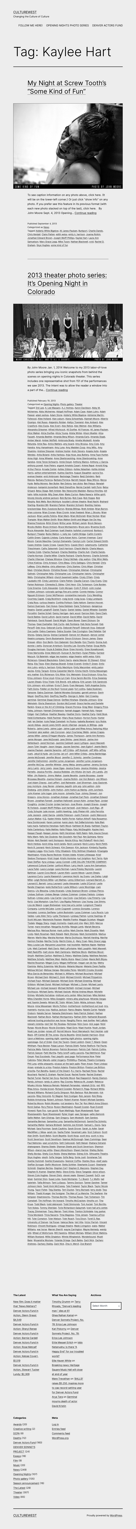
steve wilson (98, 1171)
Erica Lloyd (48, 678)
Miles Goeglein (57, 998)
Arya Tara (57, 1396)
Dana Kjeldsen (66, 606)
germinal (31, 699)
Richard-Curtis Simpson (57, 1092)
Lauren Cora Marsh (46, 872)
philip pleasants (45, 1063)
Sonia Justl (80, 1157)
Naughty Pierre (74, 1020)
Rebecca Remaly (51, 1085)
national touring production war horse (46, 1020)
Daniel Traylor (60, 609)
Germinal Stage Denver (48, 699)
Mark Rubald (56, 934)
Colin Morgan (66, 588)
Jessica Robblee (61, 771)
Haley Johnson (34, 710)
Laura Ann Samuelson (95, 865)
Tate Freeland (73, 1186)
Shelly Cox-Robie (51, 1153)
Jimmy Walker (54, 775)
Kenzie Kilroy (71, 840)
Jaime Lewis (43, 728)
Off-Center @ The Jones (46, 1034)
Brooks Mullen (34, 526)
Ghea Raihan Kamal (63, 1315)
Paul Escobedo (42, 1056)
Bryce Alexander (35, 530)
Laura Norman (62, 869)
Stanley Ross (88, 1161)
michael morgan (83, 988)
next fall (49, 1024)
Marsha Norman (56, 937)
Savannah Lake (78, 1132)
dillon (39, 642)
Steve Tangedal (83, 1171)
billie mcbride (40, 494)
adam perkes (42, 415)
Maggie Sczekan (87, 919)
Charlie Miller (50, 555)
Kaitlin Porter (68, 818)
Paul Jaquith (57, 1056)
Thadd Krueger (43, 1193)
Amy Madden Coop (75, 447)
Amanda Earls (82, 436)
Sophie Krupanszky (54, 1161)
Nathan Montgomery (62, 1016)
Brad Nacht (93, 501)
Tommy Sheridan (48, 1207)
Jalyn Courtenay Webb (77, 732)
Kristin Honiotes (68, 858)
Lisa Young (87, 901)
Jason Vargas (55, 746)
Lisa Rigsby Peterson (70, 901)
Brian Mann (63, 516)
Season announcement (26, 1483)
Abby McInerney (47, 411)
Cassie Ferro (63, 545)
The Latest (19, 1487)
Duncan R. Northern (71, 653)
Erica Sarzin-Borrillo (81, 678)
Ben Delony (66, 483)
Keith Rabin (82, 833)
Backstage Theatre (69, 476)
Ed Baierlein (42, 656)
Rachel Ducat (64, 1074)
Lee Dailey (96, 876)
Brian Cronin (63, 512)
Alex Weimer (80, 425)
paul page (70, 1056)
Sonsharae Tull (94, 1157)
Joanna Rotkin (93, 234)
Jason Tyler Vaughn (37, 746)
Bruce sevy (84, 526)
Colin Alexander (50, 588)
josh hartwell (68, 807)
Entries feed (58, 1428)
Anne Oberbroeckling (64, 458)
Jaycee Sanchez (71, 746)
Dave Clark (101, 613)
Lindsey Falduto (87, 894)
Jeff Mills (93, 750)
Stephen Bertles (45, 1168)
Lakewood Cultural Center (40, 865)
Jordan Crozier (45, 804)
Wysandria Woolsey (43, 1240)
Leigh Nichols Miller (44, 880)
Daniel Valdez (75, 609)
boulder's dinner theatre (74, 501)
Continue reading (85, 213)
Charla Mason (96, 548)
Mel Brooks (60, 966)
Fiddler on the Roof (49, 689)
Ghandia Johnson (88, 699)
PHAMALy (72, 1060)
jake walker (43, 732)
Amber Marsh (34, 440)
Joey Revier (48, 786)
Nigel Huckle (84, 1027)
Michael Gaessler (50, 980)
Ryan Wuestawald (84, 1110)
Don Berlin (48, 642)
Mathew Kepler (88, 944)
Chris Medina (42, 566)
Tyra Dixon (80, 1218)
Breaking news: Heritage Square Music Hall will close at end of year (67, 1370)
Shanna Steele (48, 1146)
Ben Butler (54, 483)
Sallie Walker (33, 1117)
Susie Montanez (69, 1179)
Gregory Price (101, 707)
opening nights (90, 1038)
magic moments (58, 923)
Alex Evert (55, 425)
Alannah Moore (91, 418)
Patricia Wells (34, 1049)
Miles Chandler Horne (38, 998)
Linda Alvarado (56, 890)
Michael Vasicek (63, 991)
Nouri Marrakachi (80, 1031)
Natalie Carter (90, 1009)
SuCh (97, 1175)
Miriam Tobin (72, 1002)
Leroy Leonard (54, 883)
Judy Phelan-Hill (81, 811)
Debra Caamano (47, 631)
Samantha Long (55, 1121)
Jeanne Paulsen (35, 750)
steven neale (69, 1175)
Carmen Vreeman (87, 537)
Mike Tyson (64, 241)
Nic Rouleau (60, 1024)
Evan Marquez (77, 685)
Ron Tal (78, 1103)
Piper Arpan (87, 1063)
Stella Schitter (69, 1164)
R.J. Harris (76, 1071)
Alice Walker (33, 433)
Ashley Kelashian (82, 469)
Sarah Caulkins (59, 1128)
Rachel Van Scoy (50, 1078)
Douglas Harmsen (36, 649)
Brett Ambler (87, 508)
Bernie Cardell (83, 487)
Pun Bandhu (42, 1071)
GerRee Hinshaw (70, 699)
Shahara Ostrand (97, 1143)
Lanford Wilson (62, 865)
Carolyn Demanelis (61, 541)
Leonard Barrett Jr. (95, 880)
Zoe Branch (86, 1243)
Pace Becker (43, 1045)
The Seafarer (96, 1193)
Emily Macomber (82, 667)
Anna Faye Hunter (99, 454)
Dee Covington (80, 631)
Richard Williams (35, 1092)
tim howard (58, 1200)
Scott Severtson (35, 1139)
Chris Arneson (50, 562)
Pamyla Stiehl (72, 1045)
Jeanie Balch (100, 746)
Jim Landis (97, 771)
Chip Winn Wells (100, 559)
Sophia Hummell (35, 1161)
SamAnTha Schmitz (96, 1121)
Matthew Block (79, 952)
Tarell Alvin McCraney (54, 1186)
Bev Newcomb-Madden (74, 490)
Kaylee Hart (81, 238)
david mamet (62, 616)
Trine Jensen (81, 1215)
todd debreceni (54, 1204)
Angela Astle (92, 451)
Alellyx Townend (75, 422)
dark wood (74, 613)
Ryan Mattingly (66, 1110)
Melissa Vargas (51, 970)
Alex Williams (94, 425)
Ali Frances (83, 429)
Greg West (87, 707)
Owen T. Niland (92, 1042)
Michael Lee (33, 988)
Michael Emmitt (74, 977)
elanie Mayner (80, 660)
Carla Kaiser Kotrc (68, 537)
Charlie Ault (84, 552)
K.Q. (44, 818)
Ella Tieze (39, 663)
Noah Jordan (98, 1027)
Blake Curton (71, 494)
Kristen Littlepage (86, 854)
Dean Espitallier (44, 624)
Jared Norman (47, 743)
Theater (78, 404)
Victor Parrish (91, 1222)
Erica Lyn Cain (62, 678)
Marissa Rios (33, 930)
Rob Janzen (85, 1096)
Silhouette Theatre (98, 1153)
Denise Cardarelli (59, 634)
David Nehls (89, 616)
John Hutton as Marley (75, 789)
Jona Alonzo (43, 797)
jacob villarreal (69, 725)
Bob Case (77, 498)
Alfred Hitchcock (56, 429)
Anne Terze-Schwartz (47, 462)
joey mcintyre (34, 786)
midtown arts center (66, 995)
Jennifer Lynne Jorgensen (62, 761)
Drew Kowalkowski (94, 649)
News (46, 227)
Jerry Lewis (46, 768)
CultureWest (25, 12)
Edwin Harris (65, 660)
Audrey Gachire (65, 472)
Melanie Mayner (75, 966)
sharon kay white (43, 1150)
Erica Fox (102, 674)
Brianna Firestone (36, 523)
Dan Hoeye (51, 606)
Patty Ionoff (63, 1052)
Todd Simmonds (71, 1204)
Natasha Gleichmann (62, 1013)
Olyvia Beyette (67, 1034)
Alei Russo (42, 422)
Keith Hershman (67, 833)
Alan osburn (58, 418)
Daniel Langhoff (44, 609)
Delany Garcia (43, 634)
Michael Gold (66, 980)
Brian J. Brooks (92, 512)
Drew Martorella (35, 653)
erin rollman (48, 685)
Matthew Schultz (35, 959)
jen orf (64, 753)
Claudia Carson (81, 580)
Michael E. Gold (57, 977)
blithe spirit (99, 494)
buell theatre (66, 530)
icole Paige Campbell (54, 721)
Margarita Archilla (60, 926)
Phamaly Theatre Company (91, 1060)
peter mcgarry (58, 1060)
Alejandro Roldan (57, 422)
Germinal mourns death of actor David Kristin (64, 1401)
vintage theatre (65, 1225)
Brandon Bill (42, 505)
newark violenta (35, 1024)
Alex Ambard (91, 422)
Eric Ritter (60, 674)
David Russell (45, 620)
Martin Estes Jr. (67, 941)
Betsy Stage (42, 490)
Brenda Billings (72, 508)
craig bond (67, 598)
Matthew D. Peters (62, 955)
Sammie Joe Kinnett (73, 1125)
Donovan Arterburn (52, 645)
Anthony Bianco (81, 462)
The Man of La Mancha (77, 1193)
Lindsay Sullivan (35, 894)
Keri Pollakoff (85, 840)
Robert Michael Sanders (92, 1099)
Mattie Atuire (67, 959)
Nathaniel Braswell (97, 1016)
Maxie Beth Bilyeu (98, 959)
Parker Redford (87, 1045)
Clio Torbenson (84, 584)
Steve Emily (69, 1171)
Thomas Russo (75, 1197)
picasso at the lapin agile (67, 1063)
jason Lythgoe (81, 743)
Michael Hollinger (60, 984)
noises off (51, 1031)
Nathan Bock (44, 1016)
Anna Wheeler (46, 458)
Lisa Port (53, 901)
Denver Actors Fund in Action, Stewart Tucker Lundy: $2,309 (26, 1370)
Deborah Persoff (71, 627)
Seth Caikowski (67, 1143)
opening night (52, 1038)
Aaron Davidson (83, 407)
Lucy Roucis (97, 912)
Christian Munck (42, 570)
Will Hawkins (60, 1233)
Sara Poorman (43, 1128)
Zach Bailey (77, 1240)
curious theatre (47, 602)
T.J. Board (84, 1179)
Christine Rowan (59, 570)
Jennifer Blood (53, 757)
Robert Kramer (71, 1099)
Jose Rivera (76, 804)
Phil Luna (32, 1063)
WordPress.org (60, 1438)
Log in (55, 1424)
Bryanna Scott (98, 526)
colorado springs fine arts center (61, 591)
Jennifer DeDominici (37, 761)
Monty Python (60, 1006)
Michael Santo (46, 991)
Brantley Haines (93, 505)
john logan (46, 793)
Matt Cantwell (40, 948)
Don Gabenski (61, 642)
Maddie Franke (70, 919)
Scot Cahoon (94, 1132)
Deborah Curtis (54, 627)
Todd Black (40, 1204)
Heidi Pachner (54, 717)
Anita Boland (43, 454)
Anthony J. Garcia (99, 462)
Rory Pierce (47, 1107)
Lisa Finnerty (94, 898)
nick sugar (94, 1024)
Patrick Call (84, 1049)
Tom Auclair (87, 1204)
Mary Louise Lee (35, 944)
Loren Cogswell (63, 908)
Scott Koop (73, 1135)
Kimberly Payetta (97, 847)
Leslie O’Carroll (87, 883)
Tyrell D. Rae (93, 1218)
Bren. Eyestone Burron (53, 508)
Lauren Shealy (93, 872)
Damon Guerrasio (36, 606)
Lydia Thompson (61, 916)
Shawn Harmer (81, 1150)
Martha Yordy (51, 941)
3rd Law (40, 407)
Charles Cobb (34, 552)
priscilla (31, 1071)
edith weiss (61, 234)
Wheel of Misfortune (43, 1233)
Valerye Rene (66, 1222)
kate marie (32, 825)
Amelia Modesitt (83, 440)
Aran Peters (50, 465)
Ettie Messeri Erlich (62, 1342)
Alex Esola (43, 425)
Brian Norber (93, 516)
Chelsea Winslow (53, 559)
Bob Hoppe (89, 498)
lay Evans (85, 876)
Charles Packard (50, 552)
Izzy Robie (101, 721)
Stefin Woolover (53, 1164)
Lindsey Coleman (69, 894)
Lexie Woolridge (87, 887)
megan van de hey (87, 962)
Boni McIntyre (54, 501)
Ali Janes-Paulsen (68, 230)
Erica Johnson (34, 678)
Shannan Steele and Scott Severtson (75, 1146)
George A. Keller (76, 696)
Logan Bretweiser (51, 905)
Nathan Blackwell (79, 241)
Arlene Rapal (88, 465)
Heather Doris (73, 714)
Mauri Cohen (81, 959)
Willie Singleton (53, 1236)
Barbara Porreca (62, 480)
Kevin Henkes (34, 843)
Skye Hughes (43, 245)
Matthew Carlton (43, 955)
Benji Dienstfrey (67, 487)
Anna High (32, 458)
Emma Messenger (98, 671)
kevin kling (47, 843)
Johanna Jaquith (63, 786)
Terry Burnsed (82, 1189)
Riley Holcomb (43, 1096)
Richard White (97, 1089)
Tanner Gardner (91, 1182)
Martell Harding (91, 937)
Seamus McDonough (72, 1139)
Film (15, 1460)
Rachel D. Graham (47, 1074)
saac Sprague (81, 1114)
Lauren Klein (64, 872)
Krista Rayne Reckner (50, 854)
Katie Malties (52, 829)
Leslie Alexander (71, 883)
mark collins (63, 930)
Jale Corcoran (57, 732)
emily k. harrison (76, 234)
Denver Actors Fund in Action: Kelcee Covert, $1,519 (25, 1356)
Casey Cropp (49, 545)
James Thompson (75, 735)
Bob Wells (41, 501)
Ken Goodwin (65, 836)
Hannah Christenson (54, 710)
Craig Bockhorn (53, 598)
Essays (17, 1456)
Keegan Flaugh (34, 833)
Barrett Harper (78, 480)
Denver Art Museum (79, 634)
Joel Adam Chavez (36, 782)
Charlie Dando (96, 230)
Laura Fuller (33, 869)
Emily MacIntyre (64, 667)
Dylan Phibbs (88, 653)
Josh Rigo (94, 807)
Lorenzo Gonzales (81, 908)
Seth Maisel (82, 1143)
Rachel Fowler (79, 1074)
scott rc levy (97, 1135)
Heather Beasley (57, 714)
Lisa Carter (55, 898)
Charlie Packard (66, 555)
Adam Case (79, 411)
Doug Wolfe (100, 645)
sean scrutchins (50, 1143)
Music (16, 1465)
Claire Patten (48, 234)
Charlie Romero (83, 555)
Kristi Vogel (53, 858)
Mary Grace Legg (48, 241)
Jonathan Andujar (59, 797)
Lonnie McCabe (46, 908)
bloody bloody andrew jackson (43, 498)
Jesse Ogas (58, 768)
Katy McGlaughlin (82, 829)
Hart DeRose (41, 714)
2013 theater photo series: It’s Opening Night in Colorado (67, 283)
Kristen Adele (69, 854)
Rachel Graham (94, 1074)
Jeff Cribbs (68, 750)
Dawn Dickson (88, 620)
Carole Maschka (43, 541)
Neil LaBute (101, 1020)
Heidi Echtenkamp (36, 717)
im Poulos (71, 721)
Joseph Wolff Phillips (63, 238)
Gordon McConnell (66, 703)
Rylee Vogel (68, 1114)
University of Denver (37, 1222)
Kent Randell (41, 840)
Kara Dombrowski (36, 822)
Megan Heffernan (68, 962)
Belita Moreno (41, 483)
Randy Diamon (99, 1078)
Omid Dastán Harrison (87, 1034)
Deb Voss (40, 627)
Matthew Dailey (80, 955)
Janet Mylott (79, 739)
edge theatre (75, 656)
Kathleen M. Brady (81, 825)
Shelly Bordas (34, 1153)
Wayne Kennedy (91, 1229)
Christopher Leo (63, 573)
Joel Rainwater (68, 782)
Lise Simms (99, 901)
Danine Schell (44, 613)
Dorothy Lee (70, 645)
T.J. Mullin (95, 1179)
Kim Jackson (81, 847)
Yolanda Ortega (62, 1240)
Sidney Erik (82, 1153)
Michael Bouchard (84, 973)
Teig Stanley (54, 1189)
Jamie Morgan (34, 739)
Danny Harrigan (60, 613)
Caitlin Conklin (94, 534)
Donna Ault (101, 642)
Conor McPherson (55, 595)
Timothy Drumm (61, 1301)
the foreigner (58, 1193)
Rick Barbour (76, 1092)
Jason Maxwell (97, 743)
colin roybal (95, 588)
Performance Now (85, 1056)
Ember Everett (74, 663)
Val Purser (54, 1222)
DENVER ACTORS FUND (107, 25)
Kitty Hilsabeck (63, 851)
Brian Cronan (48, 512)
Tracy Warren (54, 1211)
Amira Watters (55, 444)
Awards (17, 1424)
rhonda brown (47, 1089)
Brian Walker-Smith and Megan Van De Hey (79, 519)
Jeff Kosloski (81, 750)
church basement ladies (66, 577)
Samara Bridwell (54, 1125)
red (98, 1085)
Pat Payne (101, 1045)
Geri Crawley (91, 696)
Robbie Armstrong (36, 1099)
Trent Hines (68, 1211)
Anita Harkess (58, 454)
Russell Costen (81, 1107)
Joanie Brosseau (87, 775)
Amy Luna (60, 447)
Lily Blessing (42, 890)
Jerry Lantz (33, 768)
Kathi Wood (65, 825)
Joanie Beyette (70, 775)
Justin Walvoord (98, 815)
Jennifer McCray (35, 764)
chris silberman (57, 566)
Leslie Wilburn (70, 887)
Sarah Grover (74, 1128)
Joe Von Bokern (87, 779)
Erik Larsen (86, 681)
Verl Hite (79, 1222)
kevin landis (60, 843)
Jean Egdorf (87, 746)
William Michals (76, 1233)
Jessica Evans (73, 768)
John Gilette (43, 789)
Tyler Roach (68, 1218)
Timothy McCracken (75, 1200)
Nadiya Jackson (59, 1009)
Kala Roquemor (99, 818)
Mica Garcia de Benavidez (40, 973)
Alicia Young (61, 433)
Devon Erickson (73, 638)
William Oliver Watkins (96, 1233)
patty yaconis (77, 1052)
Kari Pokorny (59, 1328)
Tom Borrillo (100, 1204)
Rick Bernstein (91, 1092)
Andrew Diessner (45, 451)
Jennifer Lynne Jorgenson (89, 761)
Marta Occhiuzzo (73, 937)
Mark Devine (77, 930)
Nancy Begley (75, 1009)
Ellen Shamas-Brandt (55, 663)
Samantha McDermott (75, 1121)
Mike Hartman (84, 995)
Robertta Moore (35, 1103)
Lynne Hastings (95, 916)
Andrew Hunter (62, 451)
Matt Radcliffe (34, 952)
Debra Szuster (64, 631)
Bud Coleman (51, 530)
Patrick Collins (99, 1049)
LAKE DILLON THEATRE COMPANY (88, 862)
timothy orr (92, 1200)
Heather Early (88, 714)
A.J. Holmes (67, 407)
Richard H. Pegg (81, 1089)
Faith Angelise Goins (95, 685)
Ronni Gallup (33, 1107)
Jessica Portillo (44, 771)
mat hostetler (73, 944)
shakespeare (33, 1146)
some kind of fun (59, 245)
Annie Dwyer (65, 462)
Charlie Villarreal (35, 559)
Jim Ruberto (40, 775)
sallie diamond (97, 1114)
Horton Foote (90, 717)
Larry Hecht (77, 865)
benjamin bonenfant (48, 487)
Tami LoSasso (59, 1182)
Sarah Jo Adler (89, 1128)
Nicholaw (71, 1024)
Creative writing (22, 1428)
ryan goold (52, 1110)
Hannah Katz (88, 710)
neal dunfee (89, 1020)
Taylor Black (87, 1186)
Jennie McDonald (36, 757)
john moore (58, 793)
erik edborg (73, 681)
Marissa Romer (48, 930)
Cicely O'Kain (86, 577)
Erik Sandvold (100, 681)
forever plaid (66, 689)
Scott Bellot (45, 1135)
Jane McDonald (51, 739)
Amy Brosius (81, 444)
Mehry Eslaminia (45, 966)
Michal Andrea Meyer (82, 991)
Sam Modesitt (77, 1117)
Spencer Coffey (73, 1161)
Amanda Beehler (44, 436)
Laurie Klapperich (52, 876)
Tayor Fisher (41, 1189)
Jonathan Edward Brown (39, 238)
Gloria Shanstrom (47, 703)
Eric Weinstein (74, 674)
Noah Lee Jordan (36, 1031)
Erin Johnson (34, 685)
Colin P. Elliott (81, 588)
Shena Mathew (68, 1153)
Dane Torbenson (82, 606)
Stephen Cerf (60, 1168)
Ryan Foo (41, 1110)
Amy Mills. (91, 447)
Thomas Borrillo (59, 1197)
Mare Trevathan (61, 1378)
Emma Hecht (81, 671)
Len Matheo (61, 880)
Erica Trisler (48, 681)
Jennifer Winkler (53, 764)
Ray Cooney (67, 1081)
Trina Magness (67, 1215)
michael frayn (34, 980)
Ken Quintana (89, 836)
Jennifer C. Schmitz (72, 757)
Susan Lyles (54, 1179)
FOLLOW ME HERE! (30, 25)
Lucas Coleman (82, 912)
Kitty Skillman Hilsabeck (84, 851)
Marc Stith (89, 923)
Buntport (82, 230)
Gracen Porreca (73, 707)
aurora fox (97, 472)
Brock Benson (95, 523)
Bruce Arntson (50, 526)
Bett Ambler (55, 490)
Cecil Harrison (66, 548)
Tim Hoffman (44, 1200)
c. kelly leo (65, 534)
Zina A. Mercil (72, 1243)
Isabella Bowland (86, 721)
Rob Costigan (71, 1096)
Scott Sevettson (53, 1139)
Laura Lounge (47, 869)
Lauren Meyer (77, 872)
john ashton (88, 786)
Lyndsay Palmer (78, 916)
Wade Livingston (82, 1225)
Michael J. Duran (79, 984)
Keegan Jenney (50, 833)
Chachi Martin (81, 548)
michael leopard (49, 988)
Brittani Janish (79, 523)
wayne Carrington (73, 1229)
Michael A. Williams (64, 973)
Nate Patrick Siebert (84, 1013)
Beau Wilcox (93, 480)
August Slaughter (82, 472)
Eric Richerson (47, 674)
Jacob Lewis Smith (51, 725)
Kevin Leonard (74, 843)
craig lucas (79, 598)
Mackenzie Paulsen (52, 919)
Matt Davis (53, 948)
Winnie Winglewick (71, 1236)
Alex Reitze (67, 425)
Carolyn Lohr (79, 541)
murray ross (44, 1009)
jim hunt (87, 771)
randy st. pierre (51, 1081)
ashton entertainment (45, 472)
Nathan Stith (80, 1016)
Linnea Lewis (42, 898)
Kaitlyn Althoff (83, 818)
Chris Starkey (73, 566)
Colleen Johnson (35, 591)
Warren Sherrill (55, 1229)
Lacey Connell (63, 862)
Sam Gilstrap (47, 1117)
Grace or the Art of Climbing (49, 707)
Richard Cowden (63, 1089)
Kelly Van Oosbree (48, 836)
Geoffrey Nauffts (58, 696)
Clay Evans (95, 580)
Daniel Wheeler (90, 609)
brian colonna (34, 512)
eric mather (33, 674)
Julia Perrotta (97, 811)
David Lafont (48, 616)
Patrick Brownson (69, 1049)
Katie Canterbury (35, 829)
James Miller (33, 735)
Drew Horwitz (76, 649)
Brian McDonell (78, 516)
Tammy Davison (75, 1182)
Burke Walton (52, 534)
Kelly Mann (32, 836)
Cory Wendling (94, 595)
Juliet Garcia (48, 815)
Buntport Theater (36, 534)
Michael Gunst (44, 984)
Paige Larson (57, 1045)
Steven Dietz (55, 1175)
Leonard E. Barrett (36, 883)
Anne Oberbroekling (86, 458)
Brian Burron (101, 508)
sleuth (45, 1157)
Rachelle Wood (67, 1078)
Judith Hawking (63, 811)
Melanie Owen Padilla (94, 966)
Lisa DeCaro (80, 898)
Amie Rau (42, 444)
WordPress (116, 1515)
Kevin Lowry (88, 843)
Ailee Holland (44, 418)
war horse (42, 1229)
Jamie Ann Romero (95, 735)
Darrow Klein (88, 613)
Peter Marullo (43, 1060)
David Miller (76, 616)
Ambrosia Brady (66, 440)
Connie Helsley (87, 591)
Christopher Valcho (81, 573)
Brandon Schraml (75, 505)
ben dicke (78, 483)
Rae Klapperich (83, 1078)
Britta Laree (65, 523)
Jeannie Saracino (52, 750)
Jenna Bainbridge (97, 753)
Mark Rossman (41, 934)
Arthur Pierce (34, 469)
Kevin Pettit (101, 843)
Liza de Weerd (34, 905)
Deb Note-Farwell (89, 624)
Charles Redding (68, 552)
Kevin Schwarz (52, 847)
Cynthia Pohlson (64, 602)
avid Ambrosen (51, 476)
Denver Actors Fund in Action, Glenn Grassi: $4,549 (25, 1315)
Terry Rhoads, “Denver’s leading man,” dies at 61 (66, 1306)
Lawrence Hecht (71, 876)
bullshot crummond (83, 530)
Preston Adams (60, 1067)
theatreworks (43, 1197)
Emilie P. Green (90, 663)
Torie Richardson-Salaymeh (71, 1207)
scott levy (85, 1135)
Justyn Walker (34, 818)
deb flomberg (72, 624)
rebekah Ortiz (88, 1085)
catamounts (91, 545)
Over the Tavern (61, 1042)
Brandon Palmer (57, 505)
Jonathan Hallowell (63, 800)
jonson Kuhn (80, 800)
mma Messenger (43, 1006)
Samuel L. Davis (92, 1125)
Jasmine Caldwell (64, 743)
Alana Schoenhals (74, 418)
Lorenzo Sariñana (47, 912)
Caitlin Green (34, 537)
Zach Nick (89, 1240)
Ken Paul (77, 836)
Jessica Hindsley (89, 768)
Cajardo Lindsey (50, 537)
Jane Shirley (66, 739)
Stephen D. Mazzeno (79, 1168)
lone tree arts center (72, 905)
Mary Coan (81, 941)
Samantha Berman (36, 1121)
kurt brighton (84, 858)
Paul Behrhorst (92, 1052)
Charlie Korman (35, 555)
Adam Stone (56, 415)
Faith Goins (33, 689)
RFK (103, 1085)
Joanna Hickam (54, 779)
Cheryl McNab (70, 559)
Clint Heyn (70, 584)
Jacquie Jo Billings (87, 725)
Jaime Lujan (56, 728)
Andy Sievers (78, 451)
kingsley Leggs (34, 851)
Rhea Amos (33, 1089)
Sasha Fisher (64, 1132)
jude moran (49, 811)
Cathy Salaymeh (49, 548)
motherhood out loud (92, 1006)
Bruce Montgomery (67, 526)
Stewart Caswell (85, 1175)
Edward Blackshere (48, 660)
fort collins (80, 689)
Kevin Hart (99, 840)
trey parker (99, 1211)
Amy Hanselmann (44, 447)
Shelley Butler (96, 1150)
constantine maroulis (75, 595)
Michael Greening (83, 980)
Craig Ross (32, 602)
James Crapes (97, 732)
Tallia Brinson (43, 1182)
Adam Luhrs (93, 411)
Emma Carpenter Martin (62, 671)
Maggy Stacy (42, 923)
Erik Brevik (61, 681)
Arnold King (101, 465)
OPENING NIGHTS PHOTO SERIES (67, 25)
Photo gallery (67, 404)
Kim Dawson (67, 847)
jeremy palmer (83, 764)
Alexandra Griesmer (37, 429)
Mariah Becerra (92, 926)
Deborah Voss (88, 627)
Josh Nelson (82, 807)
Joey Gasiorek (100, 782)
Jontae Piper (93, 800)
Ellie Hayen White (61, 1360)
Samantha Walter (35, 1125)
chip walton (84, 559)
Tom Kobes (33, 1207)
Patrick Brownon (50, 1049)
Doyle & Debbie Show (57, 649)
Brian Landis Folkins (47, 516)
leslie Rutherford (54, 887)
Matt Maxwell (99, 948)
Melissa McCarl (35, 970)
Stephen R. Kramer (36, 1171)
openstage (32, 1042)
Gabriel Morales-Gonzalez (67, 692)
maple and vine (75, 923)
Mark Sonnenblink (88, 934)
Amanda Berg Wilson (63, 436)
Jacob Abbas (34, 725)
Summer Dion (40, 1179)
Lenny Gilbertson (76, 880)
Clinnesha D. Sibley (54, 584)
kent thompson (56, 840)
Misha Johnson (87, 1002)
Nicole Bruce (41, 1027)
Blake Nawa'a (86, 494)
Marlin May (41, 937)
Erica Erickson (89, 674)
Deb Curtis (58, 624)
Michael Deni (41, 977)
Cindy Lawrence (50, 580)
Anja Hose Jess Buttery (77, 454)
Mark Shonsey (71, 934)
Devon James (89, 638)
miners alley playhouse (77, 998)
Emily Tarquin (42, 671)
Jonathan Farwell (43, 800)
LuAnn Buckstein (65, 912)
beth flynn (97, 487)
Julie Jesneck (34, 815)
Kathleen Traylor (100, 825)
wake (94, 1225)
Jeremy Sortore (99, 764)
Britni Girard (52, 523)
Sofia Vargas (55, 1157)
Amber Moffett (49, 440)
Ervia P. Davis (61, 685)
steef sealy (101, 1161)
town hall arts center (97, 1207)
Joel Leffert (54, 782)
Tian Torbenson (92, 1197)
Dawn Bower (73, 620)
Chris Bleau (64, 562)
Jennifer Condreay (92, 757)
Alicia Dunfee (47, 433)
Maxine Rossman (35, 962)
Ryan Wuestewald (52, 1114)
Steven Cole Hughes (37, 1175)
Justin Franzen (81, 815)
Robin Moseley (52, 1103)
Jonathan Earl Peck (79, 797)
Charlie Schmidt (100, 555)
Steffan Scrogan (35, 1164)
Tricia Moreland (35, 1215)
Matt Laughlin (84, 948)
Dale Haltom (79, 602)
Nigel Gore (72, 1027)
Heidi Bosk (101, 714)
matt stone (48, 952)
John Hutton (57, 789)
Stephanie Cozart (86, 1164)
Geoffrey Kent (42, 696)
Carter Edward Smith (97, 541)
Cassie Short (77, 545)
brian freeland (77, 512)
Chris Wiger (87, 566)
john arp (77, 786)
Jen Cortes (54, 753)
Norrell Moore (64, 1031)
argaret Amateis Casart (68, 465)
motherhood (74, 1006)
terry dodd (95, 1189)
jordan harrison (61, 804)
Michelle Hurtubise (45, 995)
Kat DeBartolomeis (84, 822)
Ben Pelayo (89, 483)
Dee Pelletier (95, 631)
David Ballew (33, 616)
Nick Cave (82, 1024)
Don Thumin (88, 642)
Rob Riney (97, 1096)
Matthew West (53, 959)
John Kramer (33, 793)
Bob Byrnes (65, 498)
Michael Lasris (95, 984)
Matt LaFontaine (68, 948)
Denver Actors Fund (24, 1442)
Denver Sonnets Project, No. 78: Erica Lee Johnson (65, 1333)
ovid (91, 241)
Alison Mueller (90, 433)
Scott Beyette (59, 1135)
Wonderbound (89, 1236)
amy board (68, 444)
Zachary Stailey (45, 1243)
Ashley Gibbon (65, 469)
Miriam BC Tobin (56, 1002)
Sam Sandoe (91, 1117)
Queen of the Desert (59, 1071)
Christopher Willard (43, 577)
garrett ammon (89, 692)
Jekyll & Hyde (41, 753)
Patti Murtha (50, 1052)
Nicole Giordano (57, 1027)
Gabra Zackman (45, 692)
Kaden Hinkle (54, 818)
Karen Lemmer (54, 822)
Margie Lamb (77, 926)
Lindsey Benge (52, 894)
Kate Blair (99, 822)
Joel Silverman (84, 782)
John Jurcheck (95, 789)
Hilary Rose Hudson (72, 717)
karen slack (68, 822)
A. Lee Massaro (52, 407)
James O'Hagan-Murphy (53, 735)
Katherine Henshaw (48, 825)
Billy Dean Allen (56, 494)
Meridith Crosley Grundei (90, 970)
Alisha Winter (75, 433)
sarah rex (51, 1132)
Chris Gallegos (78, 562)
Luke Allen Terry (43, 916)
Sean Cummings (92, 1139)
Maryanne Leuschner (55, 944)
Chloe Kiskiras (34, 562)
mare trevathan (42, 926)
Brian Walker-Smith (46, 519)
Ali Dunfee (72, 429)
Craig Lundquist (94, 598)
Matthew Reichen (98, 955)
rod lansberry (67, 1103)
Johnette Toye (73, 793)
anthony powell (35, 465)
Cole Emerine (34, 588)
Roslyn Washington (63, 1107)
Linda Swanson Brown (77, 890)
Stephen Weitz (54, 1171)
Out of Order (45, 1042)
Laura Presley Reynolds (82, 869)
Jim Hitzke (76, 771)
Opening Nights (51, 404)
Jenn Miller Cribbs (78, 753)
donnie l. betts (34, 645)
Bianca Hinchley (95, 490)
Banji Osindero (87, 476)
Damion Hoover (95, 602)
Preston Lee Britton (95, 1067)
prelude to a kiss (43, 1067)
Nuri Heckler (97, 1031)
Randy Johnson (35, 1081)
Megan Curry (52, 962)
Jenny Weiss (68, 764)
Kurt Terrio (97, 858)
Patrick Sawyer (34, 1052)
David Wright (59, 620)
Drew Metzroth (52, 653)
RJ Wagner (57, 1096)
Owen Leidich (77, 1042)
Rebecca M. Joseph (84, 1081)
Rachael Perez (89, 1071)
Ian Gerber (38, 721)
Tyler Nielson (54, 1218)
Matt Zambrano (63, 952)
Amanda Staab (97, 436)
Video (16, 1496)
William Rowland (35, 1236)
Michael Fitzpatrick (92, 977)
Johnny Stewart (89, 793)
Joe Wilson (101, 779)
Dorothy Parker (85, 645)
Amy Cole (94, 444)
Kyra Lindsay (48, 862)
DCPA (16, 1433)
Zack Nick (59, 1243)
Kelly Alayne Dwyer (98, 833)
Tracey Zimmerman (37, 1211)
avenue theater (34, 476)
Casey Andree (34, 545)
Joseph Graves (90, 804)
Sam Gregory (62, 1117)
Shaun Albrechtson (63, 1150)
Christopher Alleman (79, 570)
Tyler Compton (39, 1218)
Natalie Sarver (44, 1013)
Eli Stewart (93, 660)
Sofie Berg (68, 1157)
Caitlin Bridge (79, 534)
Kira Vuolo (49, 851)
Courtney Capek (35, 598)
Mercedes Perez (68, 970)
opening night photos (71, 1038)
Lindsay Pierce (96, 890)
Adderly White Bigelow (47, 230)
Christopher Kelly (45, 573)
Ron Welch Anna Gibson (96, 1103)
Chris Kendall (34, 234)
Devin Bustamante (55, 638)
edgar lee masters (59, 656)
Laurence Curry (35, 876)
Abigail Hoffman (64, 411)
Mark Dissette (91, 930)
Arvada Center (49, 469)
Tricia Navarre (51, 1215)
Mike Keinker (99, 995)
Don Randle (75, 642)
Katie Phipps (66, 829)
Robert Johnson (55, 1099)
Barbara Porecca (44, 480)
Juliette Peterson (64, 815)
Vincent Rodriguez (47, 1225)
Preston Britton (76, 1067)
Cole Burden (100, 584)
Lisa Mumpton (41, 901)
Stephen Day (96, 1168)
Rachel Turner (34, 1078)
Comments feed (61, 1433)
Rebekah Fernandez (70, 1085)
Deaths (17, 1438)
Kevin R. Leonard (35, 847)
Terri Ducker (68, 1189)
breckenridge (34, 508)
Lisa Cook (68, 898)
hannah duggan (72, 710)
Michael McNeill (66, 988)
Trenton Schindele (84, 1211)
